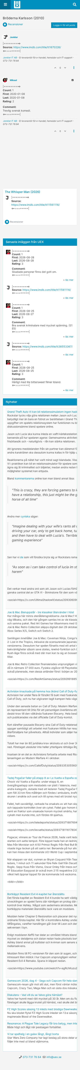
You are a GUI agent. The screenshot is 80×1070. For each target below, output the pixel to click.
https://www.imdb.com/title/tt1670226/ (37, 47)
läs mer (69, 280)
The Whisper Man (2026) (22, 192)
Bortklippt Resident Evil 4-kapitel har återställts (35, 894)
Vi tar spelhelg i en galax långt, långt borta (33, 1034)
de (21, 557)
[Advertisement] (40, 175)
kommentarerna (24, 478)
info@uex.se (54, 1057)
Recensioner (15, 24)
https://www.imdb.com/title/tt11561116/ (35, 204)
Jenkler (14, 37)
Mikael (13, 80)
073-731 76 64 (32, 1057)
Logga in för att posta (64, 25)
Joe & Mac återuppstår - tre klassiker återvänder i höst (40, 612)
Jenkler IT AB (10, 57)
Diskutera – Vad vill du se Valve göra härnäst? (34, 994)
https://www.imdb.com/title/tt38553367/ (48, 346)
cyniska (25, 516)
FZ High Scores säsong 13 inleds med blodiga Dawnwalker (43, 1009)
